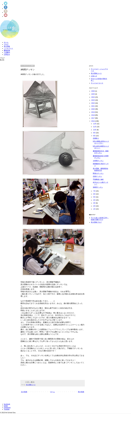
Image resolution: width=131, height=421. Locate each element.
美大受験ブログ (96, 222)
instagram (7, 407)
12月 (95, 124)
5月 (94, 197)
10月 (95, 130)
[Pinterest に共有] (34, 382)
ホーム (6, 42)
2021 (93, 106)
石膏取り (96, 138)
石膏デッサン (97, 176)
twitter (6, 406)
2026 (93, 91)
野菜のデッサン (98, 173)
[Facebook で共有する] (32, 382)
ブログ (6, 44)
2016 (93, 121)
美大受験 (7, 46)
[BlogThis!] (28, 382)
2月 (94, 206)
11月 (95, 127)
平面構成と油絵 (98, 179)
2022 (93, 103)
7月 (94, 191)
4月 (94, 200)
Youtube (6, 409)
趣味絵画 (7, 50)
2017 (93, 118)
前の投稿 (81, 392)
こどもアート (8, 48)
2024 (93, 97)
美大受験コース (30, 385)
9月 (94, 133)
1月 (94, 209)
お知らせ (94, 76)
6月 (94, 194)
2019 (93, 112)
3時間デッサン (98, 187)
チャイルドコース (97, 83)
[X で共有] (30, 382)
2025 (93, 94)
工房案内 (7, 52)
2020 (93, 109)
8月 (94, 136)
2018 (93, 115)
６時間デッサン (98, 161)
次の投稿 (24, 392)
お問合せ (7, 54)
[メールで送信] (26, 382)
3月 (94, 203)
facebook (7, 404)
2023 (93, 100)
